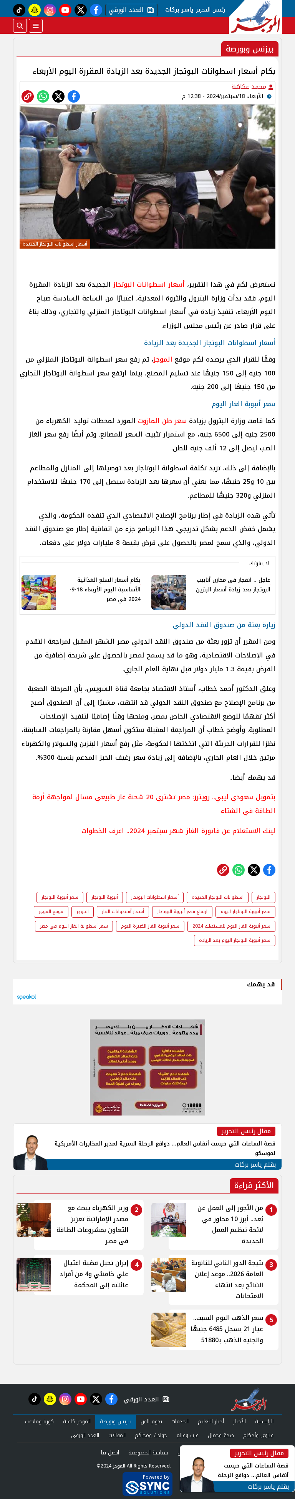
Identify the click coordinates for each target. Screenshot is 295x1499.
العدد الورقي (124, 10)
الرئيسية (264, 1421)
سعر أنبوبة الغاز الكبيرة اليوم (150, 926)
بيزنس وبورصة (115, 1421)
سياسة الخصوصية (148, 1453)
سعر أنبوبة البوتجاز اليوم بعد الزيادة (234, 940)
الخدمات (180, 1421)
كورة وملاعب (39, 1421)
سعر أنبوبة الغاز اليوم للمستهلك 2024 (231, 926)
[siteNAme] (255, 17)
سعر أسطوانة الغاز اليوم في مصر (74, 926)
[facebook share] (74, 96)
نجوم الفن (151, 1421)
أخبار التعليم (211, 1421)
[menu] (36, 26)
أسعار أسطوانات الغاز (123, 911)
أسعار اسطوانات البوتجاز (149, 284)
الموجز (162, 359)
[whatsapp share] (43, 96)
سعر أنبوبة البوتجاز (59, 897)
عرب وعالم (187, 1435)
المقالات (117, 1435)
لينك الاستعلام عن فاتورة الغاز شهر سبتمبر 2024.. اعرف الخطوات (178, 831)
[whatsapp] (28, 96)
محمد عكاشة (250, 87)
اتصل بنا (110, 1453)
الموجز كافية (77, 1421)
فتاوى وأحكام (258, 1435)
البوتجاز (263, 897)
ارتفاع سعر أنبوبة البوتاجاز (182, 911)
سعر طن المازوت (162, 421)
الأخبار (239, 1421)
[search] (20, 26)
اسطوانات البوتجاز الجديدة (218, 897)
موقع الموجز (51, 911)
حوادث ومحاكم (151, 1435)
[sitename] (249, 1399)
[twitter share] (58, 96)
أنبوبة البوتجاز (104, 897)
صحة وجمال (221, 1435)
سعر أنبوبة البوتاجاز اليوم (245, 911)
